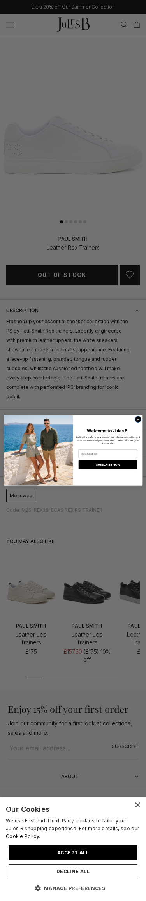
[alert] (73, 849)
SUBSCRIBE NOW (107, 464)
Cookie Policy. (23, 836)
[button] (73, 888)
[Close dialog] (138, 419)
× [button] (137, 805)
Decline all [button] (73, 871)
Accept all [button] (73, 853)
